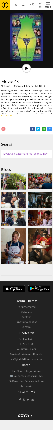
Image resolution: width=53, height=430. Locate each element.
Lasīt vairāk (6, 115)
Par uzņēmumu (27, 307)
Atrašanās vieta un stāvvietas (26, 354)
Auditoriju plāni (26, 349)
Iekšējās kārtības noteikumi (26, 359)
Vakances (26, 312)
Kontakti (26, 317)
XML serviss (26, 386)
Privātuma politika (26, 322)
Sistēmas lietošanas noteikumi (26, 381)
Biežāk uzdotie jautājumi (26, 371)
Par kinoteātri (26, 339)
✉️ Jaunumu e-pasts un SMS (26, 376)
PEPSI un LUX (26, 344)
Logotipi (26, 327)
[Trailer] (26, 68)
